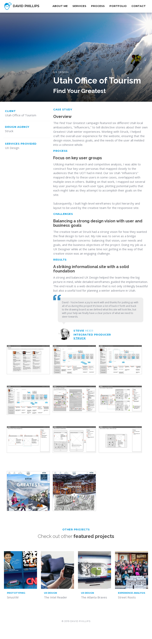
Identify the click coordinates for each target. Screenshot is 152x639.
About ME (60, 6)
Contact (138, 6)
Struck (79, 338)
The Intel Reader (55, 597)
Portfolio (118, 6)
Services (79, 6)
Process (98, 6)
